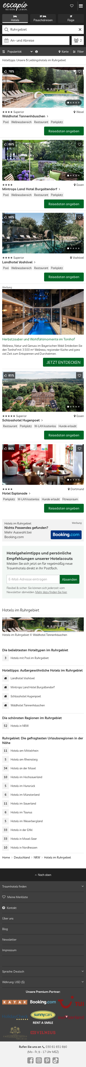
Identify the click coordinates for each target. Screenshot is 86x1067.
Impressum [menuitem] (9, 950)
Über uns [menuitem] (7, 918)
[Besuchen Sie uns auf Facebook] (30, 1060)
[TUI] (71, 1002)
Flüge (70, 20)
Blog (5, 929)
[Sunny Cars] (43, 1017)
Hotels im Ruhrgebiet (57, 857)
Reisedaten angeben (64, 131)
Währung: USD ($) (13, 982)
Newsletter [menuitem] (9, 939)
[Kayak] (15, 1002)
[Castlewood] (15, 1032)
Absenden (69, 579)
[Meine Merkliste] (71, 6)
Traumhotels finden (14, 886)
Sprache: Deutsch (13, 971)
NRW (37, 857)
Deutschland (22, 857)
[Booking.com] (43, 1002)
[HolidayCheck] (15, 1017)
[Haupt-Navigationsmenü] (81, 6)
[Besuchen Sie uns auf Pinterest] (47, 1060)
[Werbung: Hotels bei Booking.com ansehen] (66, 534)
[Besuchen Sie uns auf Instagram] (39, 1060)
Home (6, 857)
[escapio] (15, 6)
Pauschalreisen (43, 20)
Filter (80, 51)
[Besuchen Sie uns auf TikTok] (55, 1060)
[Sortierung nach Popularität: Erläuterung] (36, 51)
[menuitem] (43, 897)
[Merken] (79, 71)
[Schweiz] (71, 1017)
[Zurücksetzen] (80, 29)
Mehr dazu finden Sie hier (51, 592)
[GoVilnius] (43, 1033)
